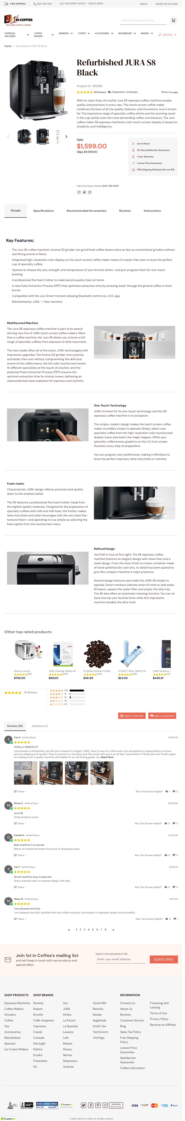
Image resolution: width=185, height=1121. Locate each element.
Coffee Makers (38, 35)
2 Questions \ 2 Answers (125, 91)
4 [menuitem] (88, 929)
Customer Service (132, 1020)
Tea (6, 1026)
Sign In (143, 4)
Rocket (97, 1014)
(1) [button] (65, 694)
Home (7, 46)
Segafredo (99, 1020)
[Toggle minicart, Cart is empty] (173, 20)
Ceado (37, 1032)
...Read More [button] (106, 757)
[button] (162, 716)
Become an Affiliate (163, 1025)
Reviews (125, 1014)
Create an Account (167, 4)
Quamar (68, 1066)
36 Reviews (100, 92)
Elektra (37, 1049)
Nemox (67, 1055)
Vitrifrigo (98, 1038)
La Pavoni (69, 1020)
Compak (38, 1038)
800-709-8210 (44, 3)
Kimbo (67, 1014)
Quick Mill (99, 1003)
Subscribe (164, 959)
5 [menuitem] (93, 929)
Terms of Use (158, 1013)
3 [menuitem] (84, 929)
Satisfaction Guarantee (128, 1060)
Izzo (65, 1003)
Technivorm (100, 1032)
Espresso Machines (10, 35)
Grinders (64, 33)
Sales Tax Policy (130, 1032)
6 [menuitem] (97, 929)
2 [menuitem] (80, 929)
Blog (123, 1026)
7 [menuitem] (101, 929)
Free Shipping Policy (129, 1040)
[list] (96, 774)
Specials (168, 34)
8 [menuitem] (105, 929)
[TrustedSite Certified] (66, 1105)
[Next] (66, 137)
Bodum (38, 1009)
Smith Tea (99, 1026)
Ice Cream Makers (16, 1049)
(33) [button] (66, 690)
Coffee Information (132, 1068)
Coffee (82, 33)
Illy (35, 1066)
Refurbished (125, 33)
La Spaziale (70, 1026)
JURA (66, 1009)
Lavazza (68, 1032)
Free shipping (17, 3)
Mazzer (67, 1043)
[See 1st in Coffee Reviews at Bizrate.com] (47, 1105)
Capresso (39, 1026)
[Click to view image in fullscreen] (37, 90)
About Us (126, 1009)
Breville (38, 1014)
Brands (145, 33)
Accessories (102, 33)
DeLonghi (39, 1043)
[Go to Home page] (18, 20)
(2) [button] (65, 697)
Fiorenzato (40, 1061)
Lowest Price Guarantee (128, 1050)
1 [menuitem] (76, 929)
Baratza (38, 1003)
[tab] (15, 726)
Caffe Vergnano (43, 1020)
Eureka (37, 1055)
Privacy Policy (159, 1019)
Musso (67, 1049)
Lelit (66, 1038)
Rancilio (98, 1009)
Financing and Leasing (159, 1005)
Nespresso (70, 1061)
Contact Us (127, 1003)
